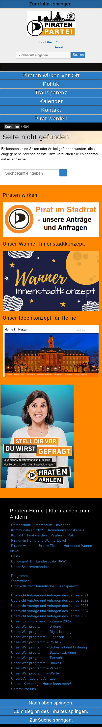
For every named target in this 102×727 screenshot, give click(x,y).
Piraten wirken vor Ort (51, 75)
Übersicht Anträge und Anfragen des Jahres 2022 (49, 600)
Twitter (49, 42)
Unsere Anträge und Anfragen (34, 678)
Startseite (51, 67)
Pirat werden (51, 118)
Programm (19, 576)
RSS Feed (59, 44)
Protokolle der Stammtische (32, 586)
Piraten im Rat (62, 535)
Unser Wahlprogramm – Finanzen (37, 637)
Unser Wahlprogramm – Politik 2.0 (38, 642)
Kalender (51, 101)
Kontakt (51, 110)
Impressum (43, 525)
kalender (63, 525)
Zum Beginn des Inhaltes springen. (51, 711)
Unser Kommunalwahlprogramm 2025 (41, 621)
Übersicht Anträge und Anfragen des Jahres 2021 (49, 595)
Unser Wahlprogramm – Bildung (36, 626)
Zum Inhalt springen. (51, 3)
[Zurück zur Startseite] (51, 23)
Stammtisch (20, 581)
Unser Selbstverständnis (30, 567)
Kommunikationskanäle (66, 530)
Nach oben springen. (51, 702)
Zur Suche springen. (51, 720)
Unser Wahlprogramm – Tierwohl (37, 658)
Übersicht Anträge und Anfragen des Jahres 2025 (49, 616)
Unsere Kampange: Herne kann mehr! (41, 684)
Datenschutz (21, 525)
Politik (51, 84)
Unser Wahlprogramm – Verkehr (36, 668)
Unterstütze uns (23, 689)
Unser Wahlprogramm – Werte (35, 673)
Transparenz (51, 92)
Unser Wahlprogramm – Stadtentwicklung (43, 652)
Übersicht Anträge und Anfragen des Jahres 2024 (49, 611)
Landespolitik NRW (51, 561)
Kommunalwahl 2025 (27, 530)
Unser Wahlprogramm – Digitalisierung (41, 632)
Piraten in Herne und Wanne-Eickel (38, 540)
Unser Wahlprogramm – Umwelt (36, 663)
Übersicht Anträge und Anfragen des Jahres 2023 (49, 606)
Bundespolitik (21, 561)
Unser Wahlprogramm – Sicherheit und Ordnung (49, 647)
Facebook (43, 42)
